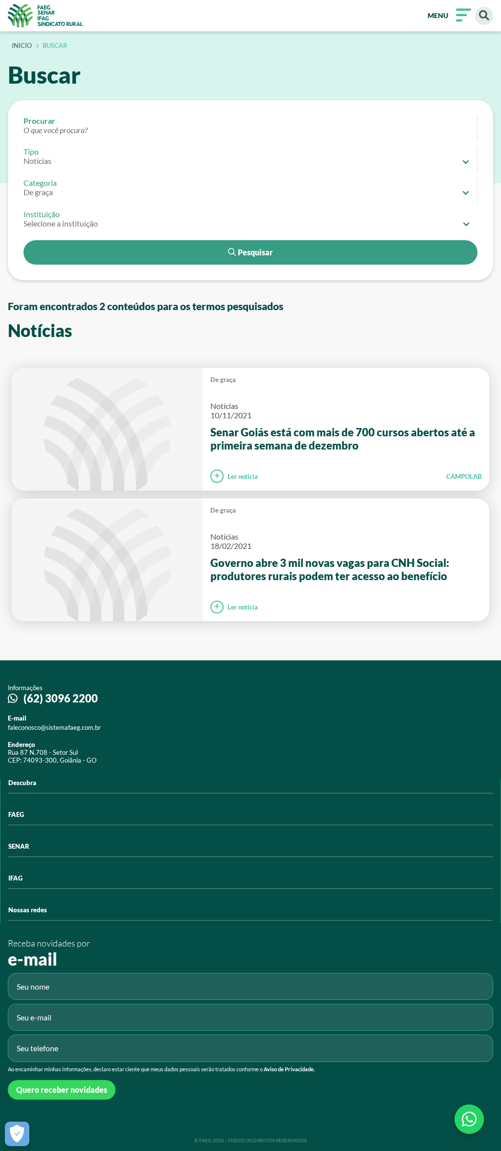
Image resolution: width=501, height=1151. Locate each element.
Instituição (41, 214)
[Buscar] (484, 16)
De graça (223, 380)
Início (22, 46)
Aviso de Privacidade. (289, 1069)
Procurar (39, 120)
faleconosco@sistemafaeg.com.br (54, 727)
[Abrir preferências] (17, 1134)
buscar (55, 46)
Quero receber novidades (61, 1089)
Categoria (40, 182)
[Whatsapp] (469, 1119)
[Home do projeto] (45, 15)
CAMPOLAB (463, 476)
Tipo (31, 151)
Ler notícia (242, 476)
